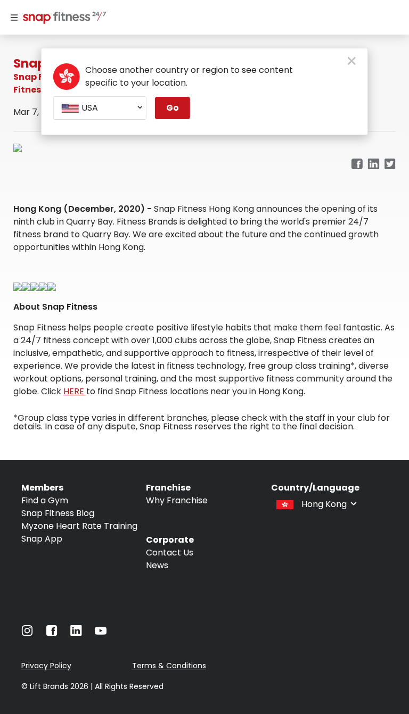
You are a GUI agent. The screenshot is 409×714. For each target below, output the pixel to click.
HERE (74, 391)
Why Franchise (177, 500)
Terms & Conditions (169, 665)
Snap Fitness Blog (57, 513)
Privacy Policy (46, 665)
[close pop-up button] (352, 62)
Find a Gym (44, 500)
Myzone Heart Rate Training (79, 526)
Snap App (41, 539)
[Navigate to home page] (63, 19)
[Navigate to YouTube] (101, 633)
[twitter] (390, 165)
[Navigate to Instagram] (27, 633)
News (157, 565)
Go (172, 108)
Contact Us (169, 552)
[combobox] (100, 108)
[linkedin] (373, 165)
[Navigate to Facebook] (52, 633)
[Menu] (14, 17)
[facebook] (357, 165)
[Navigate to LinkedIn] (76, 633)
